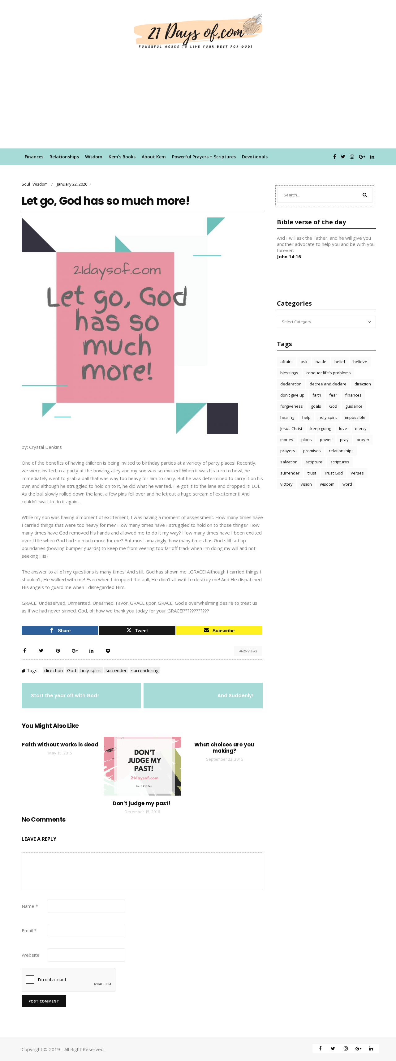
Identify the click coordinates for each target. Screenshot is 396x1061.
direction (53, 670)
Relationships (64, 157)
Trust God (333, 473)
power (326, 439)
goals (316, 406)
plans (306, 439)
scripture (314, 462)
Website (31, 955)
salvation (289, 462)
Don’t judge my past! (142, 803)
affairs (286, 361)
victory (286, 484)
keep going (320, 428)
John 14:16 (289, 256)
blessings (289, 373)
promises (312, 450)
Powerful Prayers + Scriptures (204, 157)
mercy (361, 428)
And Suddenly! (235, 695)
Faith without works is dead (60, 744)
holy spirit (90, 670)
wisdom (327, 484)
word (347, 484)
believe (360, 361)
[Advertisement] (198, 101)
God (71, 670)
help (306, 417)
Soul (26, 184)
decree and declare (328, 384)
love (343, 428)
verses (357, 473)
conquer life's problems (328, 373)
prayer (363, 439)
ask (304, 361)
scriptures (339, 462)
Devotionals (255, 157)
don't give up (292, 395)
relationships (341, 450)
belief (339, 361)
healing (287, 417)
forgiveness (291, 406)
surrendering (145, 670)
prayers (287, 450)
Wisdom (93, 157)
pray (344, 439)
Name (30, 906)
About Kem (154, 157)
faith (316, 395)
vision (306, 484)
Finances (34, 157)
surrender (116, 670)
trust (312, 473)
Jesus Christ (291, 428)
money (286, 439)
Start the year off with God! (65, 695)
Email (29, 930)
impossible (355, 417)
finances (353, 395)
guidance (354, 406)
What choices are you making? (224, 747)
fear (333, 395)
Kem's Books (122, 157)
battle (321, 361)
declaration (291, 384)
